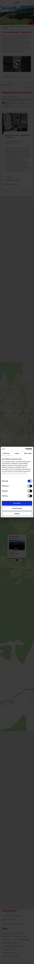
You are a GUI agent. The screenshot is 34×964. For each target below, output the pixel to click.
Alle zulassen (17, 503)
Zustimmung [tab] (6, 453)
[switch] (30, 487)
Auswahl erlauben (17, 508)
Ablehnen (17, 513)
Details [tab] (17, 453)
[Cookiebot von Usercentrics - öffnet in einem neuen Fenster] (25, 449)
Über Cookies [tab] (28, 453)
